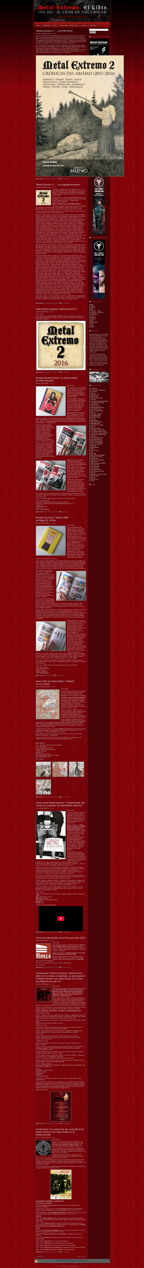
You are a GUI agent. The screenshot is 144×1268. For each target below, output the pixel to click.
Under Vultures (94, 468)
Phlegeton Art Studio (96, 456)
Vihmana (92, 472)
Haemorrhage (94, 420)
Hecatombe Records (96, 422)
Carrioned (93, 399)
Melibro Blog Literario (96, 441)
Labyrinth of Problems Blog (98, 434)
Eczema (92, 412)
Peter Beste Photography (97, 455)
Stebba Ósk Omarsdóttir (78, 720)
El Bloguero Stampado (46, 1157)
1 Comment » (65, 512)
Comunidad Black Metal (97, 402)
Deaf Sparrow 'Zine (95, 409)
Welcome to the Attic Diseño (98, 474)
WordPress (64, 1266)
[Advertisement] (95, 516)
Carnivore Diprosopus (96, 398)
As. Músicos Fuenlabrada (97, 390)
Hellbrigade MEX (95, 423)
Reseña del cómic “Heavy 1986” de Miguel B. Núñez (52, 519)
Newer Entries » (81, 1256)
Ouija (91, 452)
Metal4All (93, 445)
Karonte (92, 426)
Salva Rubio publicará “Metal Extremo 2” (56, 309)
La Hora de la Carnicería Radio (99, 433)
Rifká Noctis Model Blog (97, 460)
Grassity (92, 418)
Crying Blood (94, 404)
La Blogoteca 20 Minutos (97, 429)
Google (72, 1262)
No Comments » (66, 179)
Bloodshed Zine (94, 395)
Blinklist (92, 306)
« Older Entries (40, 1256)
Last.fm (92, 316)
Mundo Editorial (48, 675)
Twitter (92, 327)
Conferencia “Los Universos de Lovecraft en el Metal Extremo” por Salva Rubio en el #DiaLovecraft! (60, 1132)
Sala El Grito (94, 461)
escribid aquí (54, 735)
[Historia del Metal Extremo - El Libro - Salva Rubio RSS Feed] (36, 1261)
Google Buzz (94, 314)
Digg (91, 309)
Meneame (93, 317)
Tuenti (92, 325)
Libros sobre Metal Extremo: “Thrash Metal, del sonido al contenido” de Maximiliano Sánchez (60, 804)
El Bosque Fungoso (96, 414)
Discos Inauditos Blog (96, 410)
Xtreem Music (94, 479)
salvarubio (54, 33)
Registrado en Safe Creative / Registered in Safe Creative (72, 1260)
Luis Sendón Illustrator (96, 437)
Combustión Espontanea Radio (99, 401)
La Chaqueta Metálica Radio (98, 431)
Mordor (92, 449)
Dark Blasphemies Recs (97, 407)
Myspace (93, 319)
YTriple (92, 480)
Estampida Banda (95, 415)
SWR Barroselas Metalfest (98, 463)
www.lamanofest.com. (75, 1210)
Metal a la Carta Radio (96, 442)
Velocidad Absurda (95, 469)
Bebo (91, 304)
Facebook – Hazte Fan (96, 312)
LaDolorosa (93, 436)
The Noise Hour (94, 465)
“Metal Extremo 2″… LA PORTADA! (54, 31)
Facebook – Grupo (95, 311)
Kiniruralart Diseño (95, 428)
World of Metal (94, 476)
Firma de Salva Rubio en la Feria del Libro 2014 (60, 938)
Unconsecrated (94, 466)
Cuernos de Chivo (95, 406)
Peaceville (93, 453)
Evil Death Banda (95, 417)
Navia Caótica (94, 450)
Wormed (92, 477)
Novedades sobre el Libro (51, 179)
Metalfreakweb (94, 447)
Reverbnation (94, 322)
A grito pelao (93, 388)
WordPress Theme (73, 1266)
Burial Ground (94, 396)
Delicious (93, 307)
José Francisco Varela (96, 425)
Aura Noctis (93, 391)
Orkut (92, 320)
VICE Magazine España (97, 471)
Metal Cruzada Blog (96, 444)
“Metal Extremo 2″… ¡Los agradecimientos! (58, 184)
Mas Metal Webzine (96, 439)
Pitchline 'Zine (94, 458)
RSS (91, 323)
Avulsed (92, 393)
